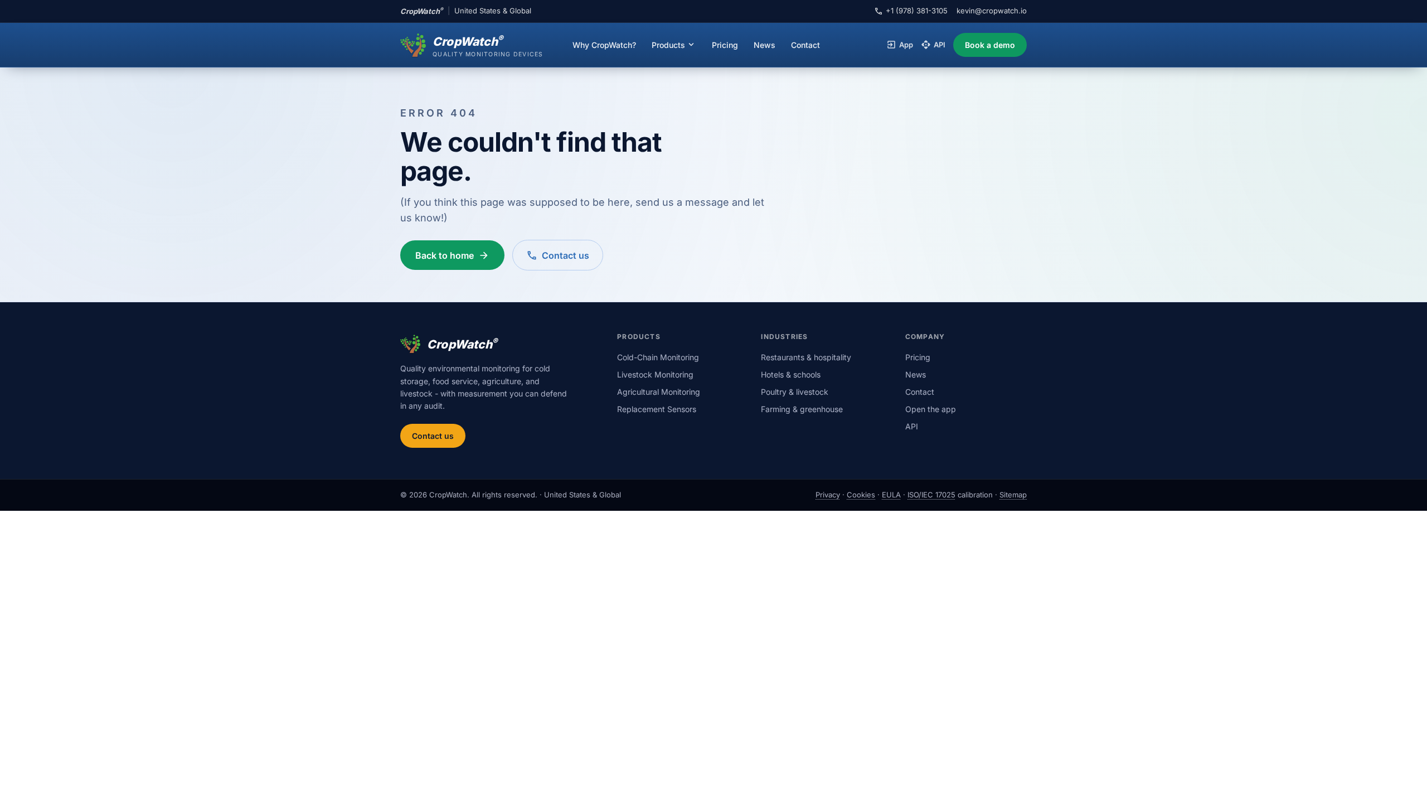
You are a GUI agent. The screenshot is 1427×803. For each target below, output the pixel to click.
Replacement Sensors (656, 409)
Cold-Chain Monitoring (658, 357)
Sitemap (1013, 494)
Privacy (828, 494)
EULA (891, 494)
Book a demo (990, 45)
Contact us (433, 436)
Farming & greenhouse (802, 409)
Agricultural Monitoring (658, 391)
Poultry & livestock (794, 391)
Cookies (861, 494)
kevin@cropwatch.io (992, 10)
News (764, 45)
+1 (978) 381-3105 (911, 11)
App (899, 45)
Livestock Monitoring (655, 374)
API (933, 45)
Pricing (725, 45)
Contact (805, 45)
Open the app (930, 409)
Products (674, 44)
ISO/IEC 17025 (931, 494)
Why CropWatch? (604, 45)
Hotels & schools (791, 374)
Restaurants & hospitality (806, 357)
